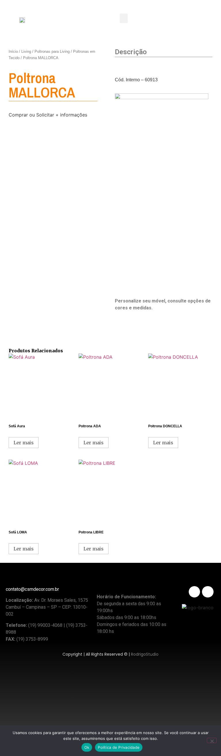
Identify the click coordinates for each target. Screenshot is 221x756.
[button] (124, 18)
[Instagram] (194, 592)
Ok (86, 747)
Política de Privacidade (119, 747)
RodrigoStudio (145, 654)
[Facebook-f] (208, 592)
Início (13, 51)
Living (26, 51)
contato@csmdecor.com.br (32, 589)
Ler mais (24, 442)
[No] (212, 740)
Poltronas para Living (52, 51)
